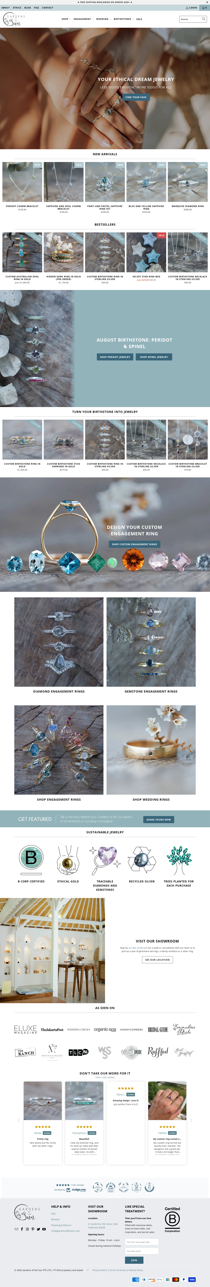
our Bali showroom (138, 947)
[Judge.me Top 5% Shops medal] (149, 1187)
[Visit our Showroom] (52, 950)
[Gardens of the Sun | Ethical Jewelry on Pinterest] (33, 1229)
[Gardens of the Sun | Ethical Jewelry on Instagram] (27, 1229)
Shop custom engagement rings (134, 544)
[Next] (203, 188)
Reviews (55, 1219)
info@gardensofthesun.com (65, 1230)
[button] (67, 19)
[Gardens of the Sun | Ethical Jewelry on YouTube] (44, 1229)
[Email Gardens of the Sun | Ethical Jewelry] (16, 1229)
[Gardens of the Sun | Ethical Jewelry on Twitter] (38, 1229)
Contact (47, 7)
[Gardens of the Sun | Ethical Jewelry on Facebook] (22, 1229)
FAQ (36, 7)
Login (193, 7)
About (6, 7)
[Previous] (6, 188)
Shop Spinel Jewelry (154, 357)
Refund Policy (136, 1270)
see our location (157, 959)
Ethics (17, 7)
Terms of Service (118, 1270)
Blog (27, 7)
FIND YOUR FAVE (136, 97)
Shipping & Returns (61, 1225)
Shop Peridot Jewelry (115, 357)
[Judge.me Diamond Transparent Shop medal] (98, 1187)
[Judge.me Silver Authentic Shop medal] (124, 1187)
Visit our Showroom (157, 941)
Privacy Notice (100, 1270)
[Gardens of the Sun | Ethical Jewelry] (14, 19)
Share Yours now (159, 819)
